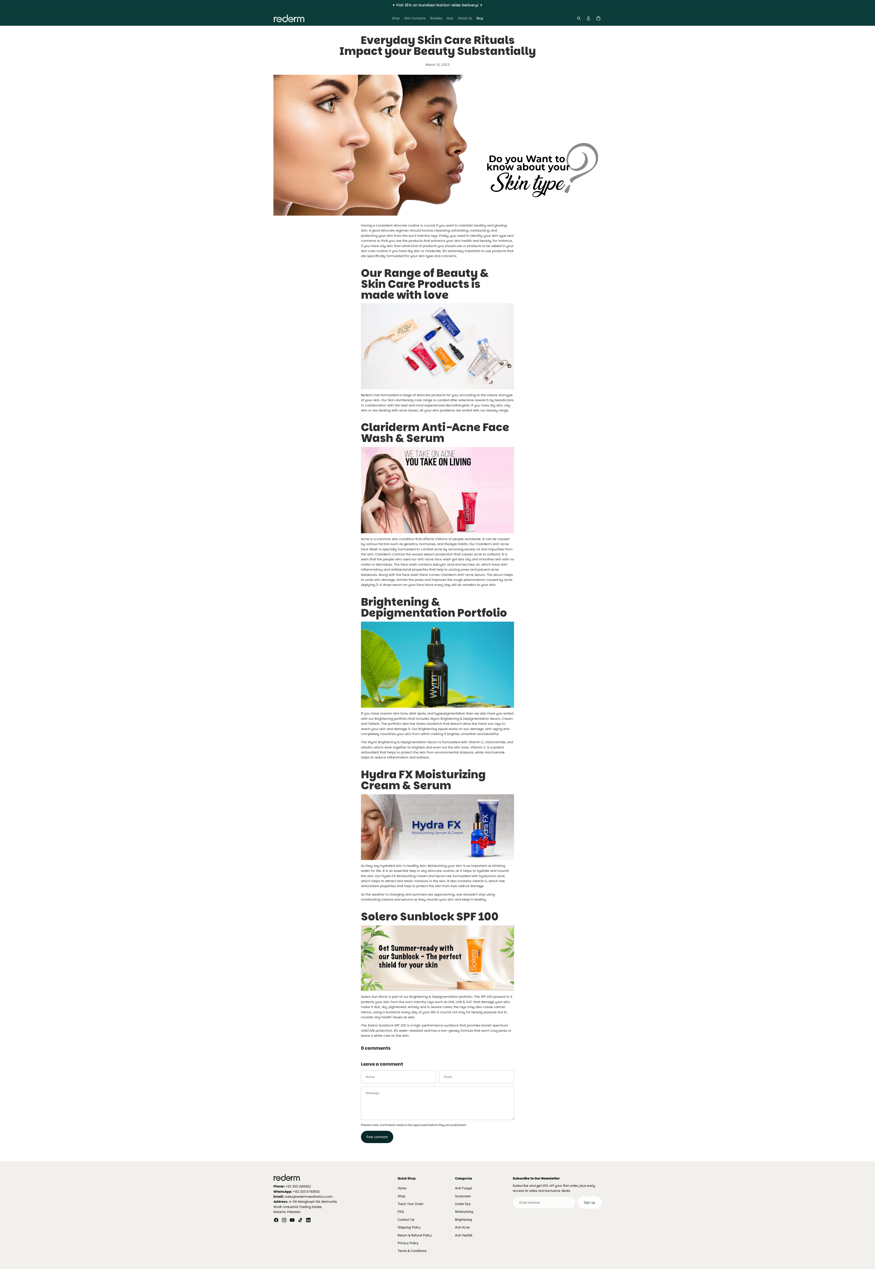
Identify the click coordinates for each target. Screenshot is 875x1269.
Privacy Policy (408, 1243)
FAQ (401, 1212)
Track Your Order (410, 1204)
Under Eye (463, 1204)
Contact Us (406, 1219)
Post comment (377, 1137)
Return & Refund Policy (415, 1235)
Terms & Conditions (412, 1251)
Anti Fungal (463, 1188)
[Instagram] (284, 1220)
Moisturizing (464, 1212)
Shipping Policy (409, 1227)
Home (402, 1188)
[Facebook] (276, 1220)
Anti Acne (462, 1227)
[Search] (579, 18)
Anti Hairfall (463, 1235)
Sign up (589, 1202)
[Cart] (598, 18)
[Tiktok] (300, 1220)
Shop (401, 1196)
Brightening (463, 1219)
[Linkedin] (308, 1220)
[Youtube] (292, 1220)
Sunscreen (463, 1196)
